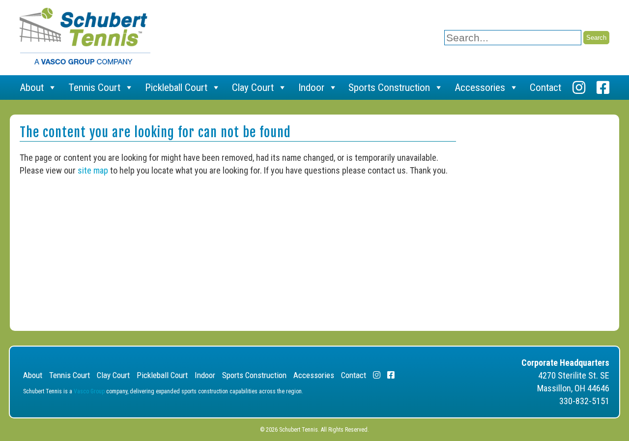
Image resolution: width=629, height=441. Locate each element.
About (32, 87)
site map (93, 170)
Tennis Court (94, 87)
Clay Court (253, 87)
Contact (545, 87)
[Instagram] (578, 87)
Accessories (480, 87)
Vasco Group (89, 391)
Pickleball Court (176, 87)
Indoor (311, 87)
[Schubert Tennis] (85, 61)
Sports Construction (389, 87)
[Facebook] (603, 87)
